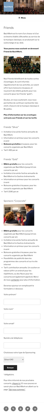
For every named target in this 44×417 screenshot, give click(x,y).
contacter (15, 280)
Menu (23, 18)
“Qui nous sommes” (16, 389)
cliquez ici (16, 383)
